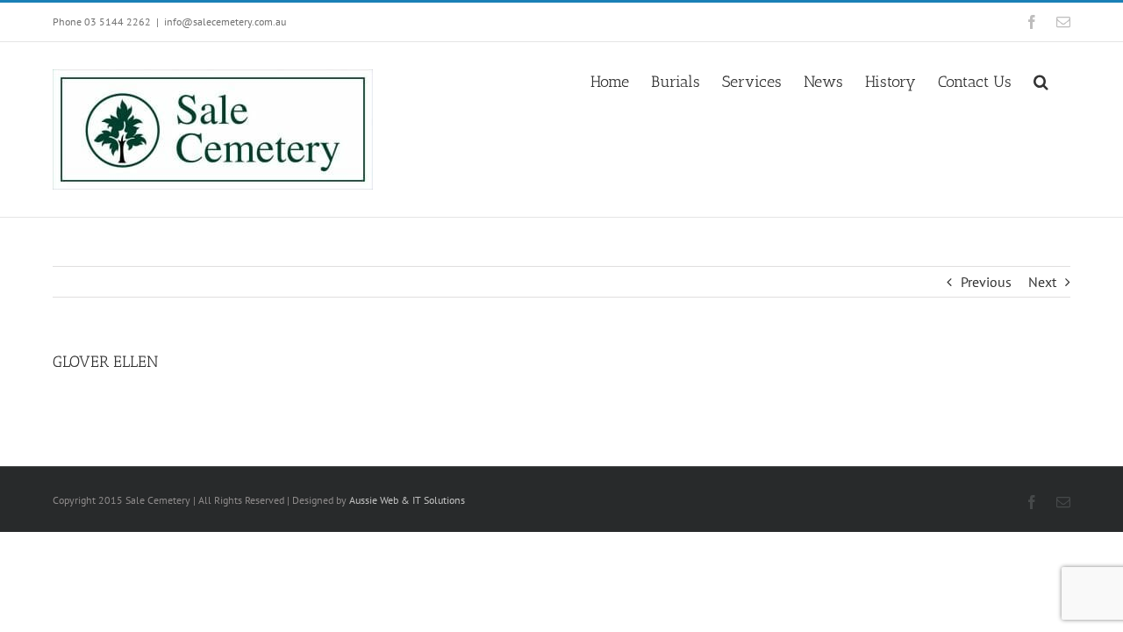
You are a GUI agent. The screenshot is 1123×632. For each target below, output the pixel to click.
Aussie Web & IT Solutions (407, 499)
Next (1042, 282)
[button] (1041, 80)
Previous (986, 282)
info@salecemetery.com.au (225, 21)
